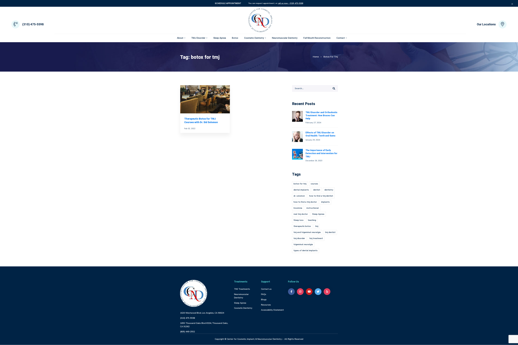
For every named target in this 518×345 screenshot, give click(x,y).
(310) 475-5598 (187, 318)
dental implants (301, 189)
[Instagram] (300, 291)
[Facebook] (291, 291)
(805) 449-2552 (187, 331)
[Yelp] (327, 291)
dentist (316, 189)
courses (314, 183)
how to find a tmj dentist (321, 196)
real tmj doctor (301, 214)
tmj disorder (299, 238)
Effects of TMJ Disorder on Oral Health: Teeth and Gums (320, 134)
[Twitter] (318, 291)
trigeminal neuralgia (303, 244)
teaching (312, 220)
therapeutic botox (302, 226)
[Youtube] (309, 291)
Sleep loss (299, 220)
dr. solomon (299, 196)
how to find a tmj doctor (305, 202)
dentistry (328, 189)
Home (316, 56)
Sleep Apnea (318, 214)
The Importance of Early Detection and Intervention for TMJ (321, 153)
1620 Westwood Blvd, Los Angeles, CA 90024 (202, 313)
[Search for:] (315, 88)
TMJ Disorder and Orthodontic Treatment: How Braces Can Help (321, 115)
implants (325, 202)
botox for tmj (300, 183)
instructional (312, 208)
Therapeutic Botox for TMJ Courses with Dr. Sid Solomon (201, 120)
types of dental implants (306, 250)
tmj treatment (316, 238)
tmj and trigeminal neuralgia (307, 232)
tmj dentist (330, 232)
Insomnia (298, 208)
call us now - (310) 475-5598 (290, 3)
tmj (316, 226)
